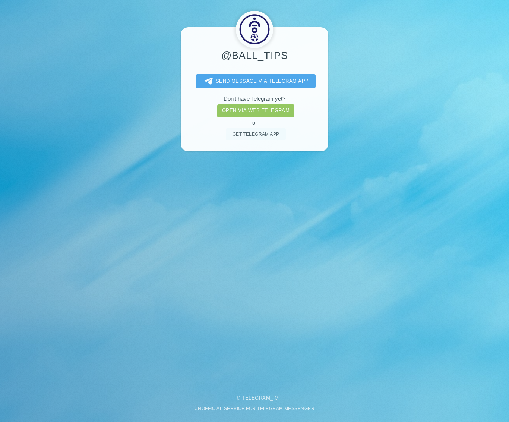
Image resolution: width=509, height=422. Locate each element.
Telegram (256, 398)
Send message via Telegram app (262, 81)
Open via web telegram (256, 110)
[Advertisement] (254, 268)
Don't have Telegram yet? (254, 99)
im (276, 398)
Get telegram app (256, 134)
